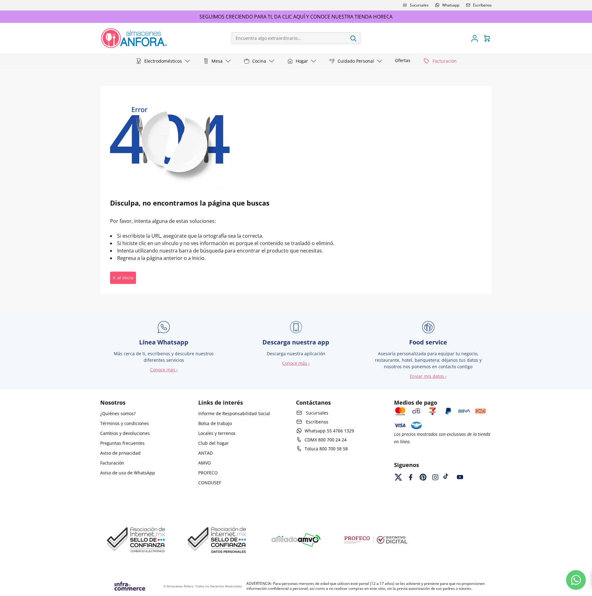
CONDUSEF (209, 483)
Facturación (112, 463)
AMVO (204, 463)
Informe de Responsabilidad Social (234, 413)
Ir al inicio (123, 278)
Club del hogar (213, 443)
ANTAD (205, 453)
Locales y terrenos (217, 433)
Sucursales (419, 5)
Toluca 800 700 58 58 (326, 449)
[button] (163, 61)
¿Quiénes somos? (118, 413)
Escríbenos (482, 5)
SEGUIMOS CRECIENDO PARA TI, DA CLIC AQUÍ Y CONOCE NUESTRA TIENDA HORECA (296, 16)
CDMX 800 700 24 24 (326, 440)
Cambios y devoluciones (125, 433)
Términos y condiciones (124, 423)
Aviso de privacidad (120, 453)
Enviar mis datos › (428, 376)
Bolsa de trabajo (215, 423)
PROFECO (208, 473)
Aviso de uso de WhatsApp (127, 473)
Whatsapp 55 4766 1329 (329, 431)
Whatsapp (450, 5)
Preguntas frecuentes (122, 443)
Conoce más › (164, 370)
